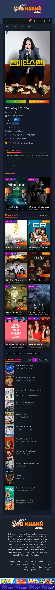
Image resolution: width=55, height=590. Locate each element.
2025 (9, 116)
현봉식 (33, 135)
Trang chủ (9, 26)
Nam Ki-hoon (18, 131)
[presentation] (7, 190)
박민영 (15, 135)
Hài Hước (15, 139)
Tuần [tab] (35, 360)
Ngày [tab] (30, 360)
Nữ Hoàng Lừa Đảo (31, 354)
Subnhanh (12, 534)
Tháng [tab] (41, 360)
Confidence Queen (13, 354)
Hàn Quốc (17, 127)
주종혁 (27, 135)
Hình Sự (23, 139)
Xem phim (40, 101)
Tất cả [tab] (47, 360)
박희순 (21, 135)
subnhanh (27, 8)
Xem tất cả (46, 215)
